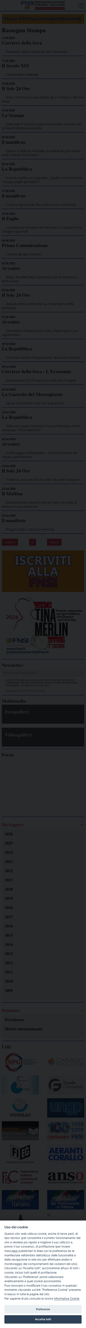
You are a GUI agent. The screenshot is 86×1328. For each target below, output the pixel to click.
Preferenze (43, 1309)
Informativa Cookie (66, 1298)
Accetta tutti (43, 1319)
